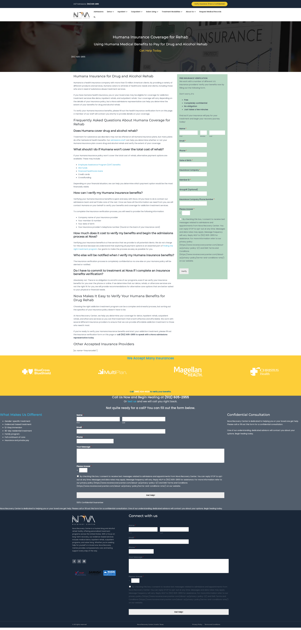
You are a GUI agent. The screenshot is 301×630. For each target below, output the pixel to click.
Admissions (98, 11)
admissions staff (118, 140)
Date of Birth (186, 160)
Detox (109, 11)
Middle (202, 136)
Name (182, 128)
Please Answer (186, 209)
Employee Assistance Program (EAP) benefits (99, 164)
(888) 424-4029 (142, 391)
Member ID (185, 180)
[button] (94, 17)
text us (132, 401)
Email (182, 141)
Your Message (84, 447)
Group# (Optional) (188, 189)
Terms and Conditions (212, 624)
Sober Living (151, 11)
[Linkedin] (84, 561)
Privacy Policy (197, 624)
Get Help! (150, 495)
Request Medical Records (210, 11)
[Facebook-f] (74, 561)
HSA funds (82, 168)
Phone (183, 150)
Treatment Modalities (171, 11)
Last (210, 136)
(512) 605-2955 (78, 56)
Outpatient (136, 11)
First (180, 136)
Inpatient (122, 11)
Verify (184, 271)
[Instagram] (79, 561)
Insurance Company (189, 170)
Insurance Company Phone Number (197, 199)
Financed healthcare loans (90, 171)
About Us (190, 11)
